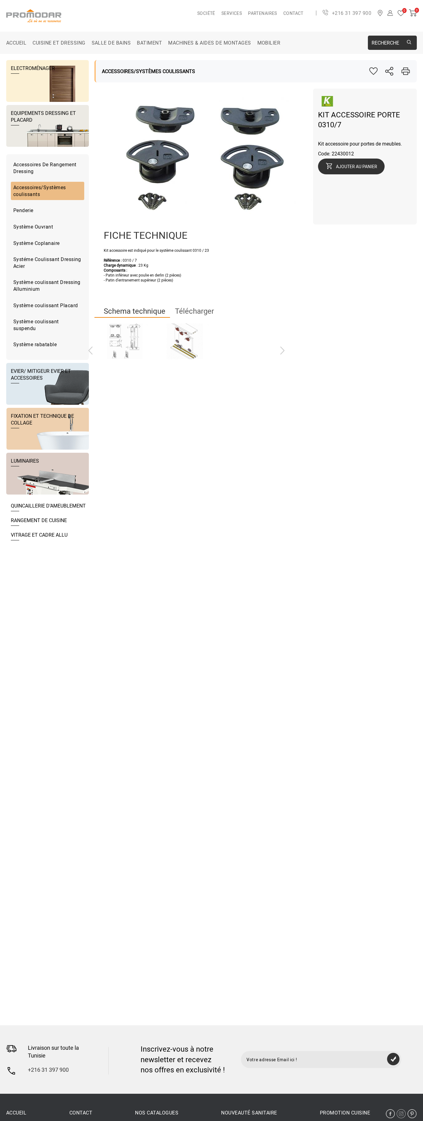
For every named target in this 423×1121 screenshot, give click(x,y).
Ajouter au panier (356, 166)
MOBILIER (269, 42)
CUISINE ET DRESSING (59, 42)
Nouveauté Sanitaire (249, 1112)
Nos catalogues (156, 1112)
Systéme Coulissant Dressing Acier (47, 262)
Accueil (16, 42)
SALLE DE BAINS (111, 42)
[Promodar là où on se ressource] (101, 15)
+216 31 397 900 (351, 13)
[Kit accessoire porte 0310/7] (203, 221)
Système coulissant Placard (45, 305)
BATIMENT (149, 42)
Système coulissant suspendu (36, 325)
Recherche (385, 42)
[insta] (401, 1113)
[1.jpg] (185, 341)
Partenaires (262, 13)
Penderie (23, 210)
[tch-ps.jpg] (124, 341)
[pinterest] (412, 1113)
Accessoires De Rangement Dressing (44, 168)
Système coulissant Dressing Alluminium (47, 285)
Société (206, 13)
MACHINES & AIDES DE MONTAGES (209, 42)
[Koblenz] (327, 104)
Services (231, 13)
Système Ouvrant (33, 226)
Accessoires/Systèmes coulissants (39, 191)
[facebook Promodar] (390, 1113)
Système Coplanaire (36, 243)
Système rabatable (35, 344)
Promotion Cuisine (345, 1112)
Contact (293, 13)
